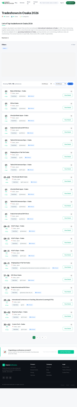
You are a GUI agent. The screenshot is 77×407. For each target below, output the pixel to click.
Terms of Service (66, 369)
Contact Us (35, 2)
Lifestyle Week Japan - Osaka (19, 115)
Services (22, 2)
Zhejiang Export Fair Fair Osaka (19, 152)
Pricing (32, 372)
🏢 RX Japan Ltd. (24, 182)
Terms (67, 385)
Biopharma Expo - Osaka (19, 312)
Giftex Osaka (14, 103)
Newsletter (49, 375)
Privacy (62, 385)
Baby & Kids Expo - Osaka (18, 91)
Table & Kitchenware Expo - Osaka (20, 140)
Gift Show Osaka (16, 275)
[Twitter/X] (7, 377)
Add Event (71, 2)
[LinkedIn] (10, 377)
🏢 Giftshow (22, 133)
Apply (70, 83)
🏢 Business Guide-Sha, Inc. (26, 292)
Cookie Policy (65, 372)
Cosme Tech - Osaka (18, 324)
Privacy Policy (65, 367)
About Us (28, 2)
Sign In (62, 2)
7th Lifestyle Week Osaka (19, 177)
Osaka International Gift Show (19, 128)
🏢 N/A (22, 304)
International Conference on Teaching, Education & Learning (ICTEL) (33, 299)
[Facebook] (3, 377)
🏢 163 (20, 157)
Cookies (73, 385)
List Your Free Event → (66, 352)
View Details (67, 95)
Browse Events (34, 369)
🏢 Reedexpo (22, 96)
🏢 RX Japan (22, 169)
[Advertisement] (38, 64)
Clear (73, 44)
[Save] (71, 91)
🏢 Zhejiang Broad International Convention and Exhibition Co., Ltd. (35, 268)
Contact (48, 372)
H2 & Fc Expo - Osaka (17, 226)
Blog (16, 2)
